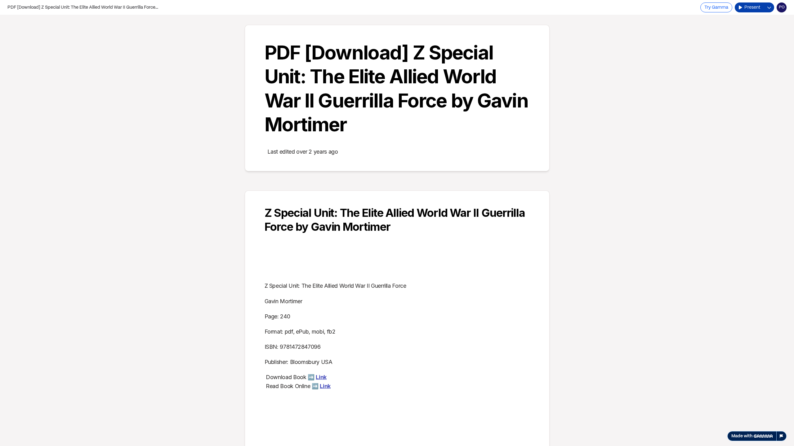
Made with (741, 436)
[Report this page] (782, 436)
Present (752, 7)
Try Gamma (716, 7)
